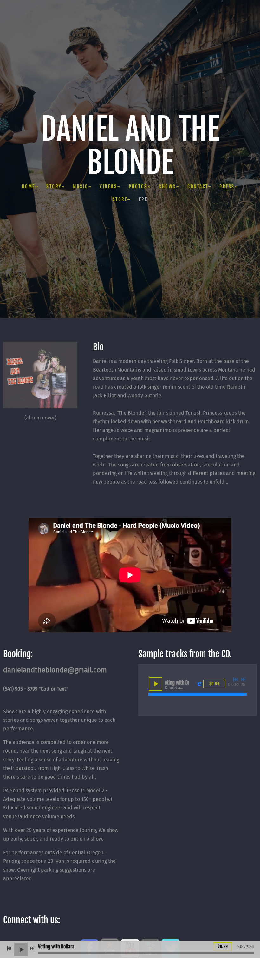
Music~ (82, 187)
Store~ (122, 199)
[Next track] (243, 679)
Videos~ (110, 187)
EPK (143, 199)
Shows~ (169, 187)
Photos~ (140, 187)
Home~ (30, 187)
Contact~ (199, 187)
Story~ (55, 187)
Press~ (228, 187)
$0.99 (223, 946)
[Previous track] (235, 679)
